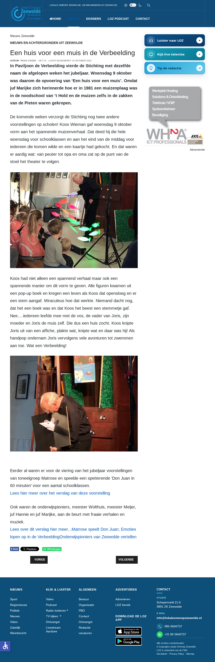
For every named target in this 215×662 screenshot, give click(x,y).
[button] (73, 18)
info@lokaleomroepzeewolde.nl (179, 618)
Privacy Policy (176, 654)
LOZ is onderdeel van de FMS (172, 650)
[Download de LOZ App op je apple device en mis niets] (128, 631)
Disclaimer (162, 654)
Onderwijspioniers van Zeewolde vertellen (97, 536)
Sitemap (190, 654)
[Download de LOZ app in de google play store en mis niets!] (128, 641)
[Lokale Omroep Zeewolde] (26, 13)
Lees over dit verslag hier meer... (41, 529)
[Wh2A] (174, 115)
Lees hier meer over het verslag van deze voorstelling (60, 493)
